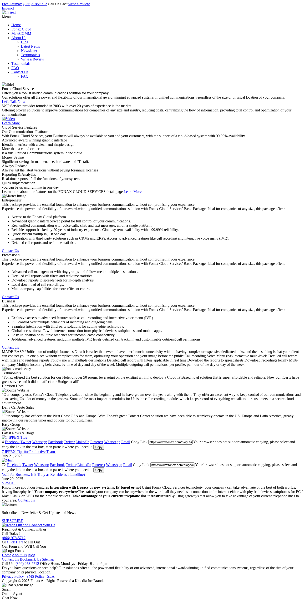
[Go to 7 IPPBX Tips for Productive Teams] (14, 437)
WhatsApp (112, 442)
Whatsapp (39, 442)
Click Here (15, 542)
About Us (18, 38)
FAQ (15, 68)
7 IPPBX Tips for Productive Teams (29, 452)
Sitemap (48, 559)
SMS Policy (35, 576)
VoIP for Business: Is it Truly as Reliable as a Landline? (43, 474)
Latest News (30, 46)
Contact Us (19, 72)
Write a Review (32, 59)
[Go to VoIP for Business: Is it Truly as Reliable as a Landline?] (8, 460)
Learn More (11, 123)
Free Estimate (12, 4)
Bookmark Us (30, 559)
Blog (24, 42)
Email (125, 442)
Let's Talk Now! (14, 102)
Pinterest (96, 442)
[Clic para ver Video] (8, 119)
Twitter (25, 442)
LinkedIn (82, 442)
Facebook (12, 442)
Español (8, 8)
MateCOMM (21, 33)
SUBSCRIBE (12, 521)
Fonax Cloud (21, 29)
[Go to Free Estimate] (28, 525)
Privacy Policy (13, 576)
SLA (51, 576)
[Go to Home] (9, 12)
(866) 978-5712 (35, 4)
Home (16, 25)
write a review (79, 4)
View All (8, 483)
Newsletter (29, 51)
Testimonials (30, 55)
